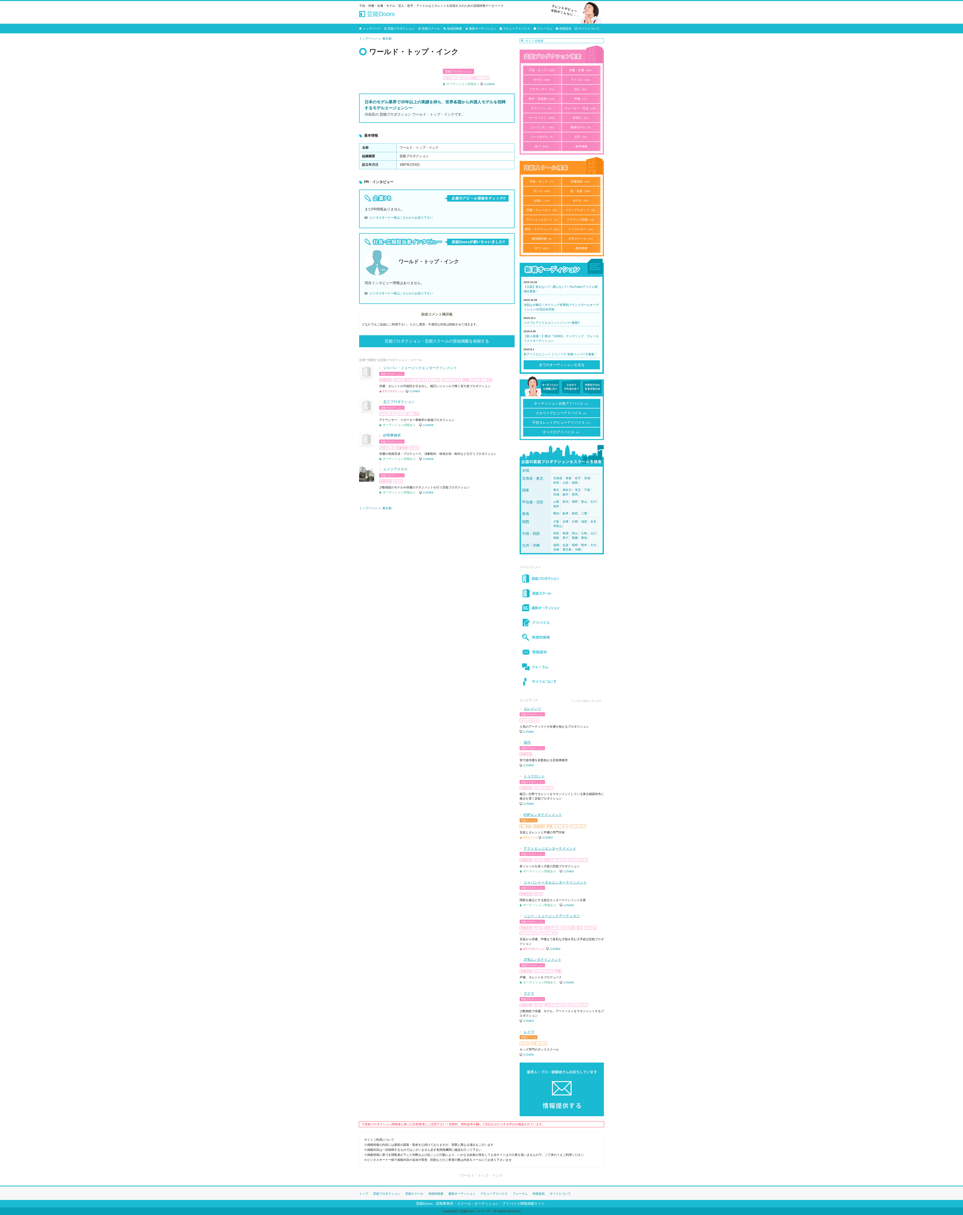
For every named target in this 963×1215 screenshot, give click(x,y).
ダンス (542, 191)
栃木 (566, 494)
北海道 (557, 478)
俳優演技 (581, 181)
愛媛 (575, 538)
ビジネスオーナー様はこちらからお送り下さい (401, 217)
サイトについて (588, 28)
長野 (575, 501)
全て (542, 146)
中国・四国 (531, 534)
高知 (584, 538)
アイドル (581, 79)
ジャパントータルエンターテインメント (555, 882)
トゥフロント (534, 776)
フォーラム (544, 28)
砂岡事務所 (392, 435)
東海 (525, 514)
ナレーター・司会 (581, 108)
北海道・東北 (532, 478)
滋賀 (584, 521)
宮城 (587, 478)
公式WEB (489, 84)
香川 (566, 538)
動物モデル (581, 127)
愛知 (556, 513)
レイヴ (529, 1032)
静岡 (575, 513)
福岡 (556, 545)
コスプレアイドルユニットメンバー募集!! (551, 322)
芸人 (581, 89)
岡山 (575, 533)
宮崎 (556, 549)
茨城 (556, 494)
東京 (556, 490)
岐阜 (566, 513)
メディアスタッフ (581, 210)
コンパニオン (542, 127)
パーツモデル (542, 137)
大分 (593, 545)
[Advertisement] (437, 561)
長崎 (575, 545)
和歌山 (557, 526)
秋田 (556, 482)
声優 (581, 99)
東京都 (386, 38)
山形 (566, 482)
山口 (593, 533)
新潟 (566, 501)
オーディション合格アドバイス (562, 403)
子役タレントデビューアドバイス (561, 422)
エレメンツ (532, 709)
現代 (527, 742)
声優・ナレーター (542, 210)
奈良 (593, 521)
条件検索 (581, 146)
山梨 (556, 501)
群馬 (575, 494)
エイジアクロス (395, 469)
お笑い (542, 200)
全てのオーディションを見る (562, 365)
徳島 (556, 538)
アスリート (542, 108)
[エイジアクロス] (366, 474)
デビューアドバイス (516, 28)
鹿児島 (567, 549)
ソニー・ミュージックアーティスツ (552, 916)
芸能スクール (431, 28)
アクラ (529, 993)
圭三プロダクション (399, 402)
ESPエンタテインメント (543, 815)
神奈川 (567, 490)
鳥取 (556, 533)
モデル (542, 79)
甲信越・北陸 (532, 502)
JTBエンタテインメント (542, 960)
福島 (575, 482)
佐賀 (566, 545)
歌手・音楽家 (542, 99)
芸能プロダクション (401, 28)
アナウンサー (542, 89)
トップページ (372, 28)
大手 (581, 137)
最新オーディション (482, 28)
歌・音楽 (581, 191)
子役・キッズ (542, 70)
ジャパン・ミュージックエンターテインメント (420, 368)
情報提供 (565, 28)
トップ (363, 1193)
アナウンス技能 (581, 219)
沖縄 (578, 549)
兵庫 (566, 521)
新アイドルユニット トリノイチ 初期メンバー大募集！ (560, 354)
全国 (525, 470)
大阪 (556, 521)
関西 (525, 522)
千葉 (587, 490)
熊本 (584, 545)
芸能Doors (380, 14)
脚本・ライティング (542, 229)
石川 (593, 501)
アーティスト (542, 118)
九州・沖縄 (531, 545)
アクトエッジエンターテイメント (550, 848)
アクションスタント (542, 219)
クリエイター (581, 229)
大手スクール (581, 238)
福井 (556, 506)
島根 (566, 533)
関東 (525, 490)
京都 (575, 521)
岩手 (578, 478)
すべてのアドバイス (562, 432)
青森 (569, 478)
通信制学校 (542, 238)
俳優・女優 (581, 70)
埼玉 (578, 490)
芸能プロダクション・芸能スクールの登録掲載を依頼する (437, 341)
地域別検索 (454, 28)
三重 (584, 513)
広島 (584, 533)
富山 (584, 501)
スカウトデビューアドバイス (562, 413)
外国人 (581, 118)
